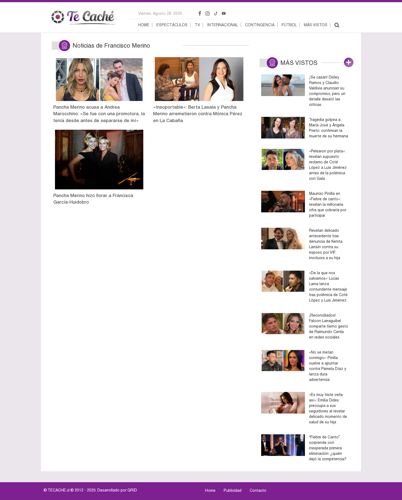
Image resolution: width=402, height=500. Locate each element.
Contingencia (260, 25)
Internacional (222, 25)
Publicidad (232, 490)
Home (143, 25)
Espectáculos (172, 25)
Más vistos (315, 25)
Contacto (258, 490)
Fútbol (289, 25)
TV (197, 25)
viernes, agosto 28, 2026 (160, 13)
